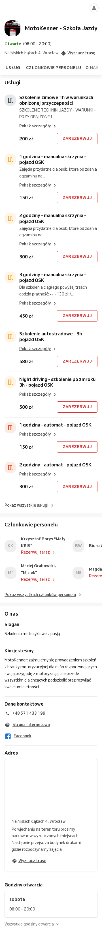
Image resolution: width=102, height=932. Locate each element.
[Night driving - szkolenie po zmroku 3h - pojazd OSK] (10, 382)
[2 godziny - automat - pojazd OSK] (10, 467)
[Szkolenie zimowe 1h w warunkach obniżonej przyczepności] (10, 100)
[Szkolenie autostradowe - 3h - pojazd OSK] (10, 336)
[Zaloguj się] (94, 7)
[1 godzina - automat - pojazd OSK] (10, 427)
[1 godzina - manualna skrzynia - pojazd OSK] (10, 159)
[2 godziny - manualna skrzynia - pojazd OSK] (10, 218)
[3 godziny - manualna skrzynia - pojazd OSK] (10, 277)
